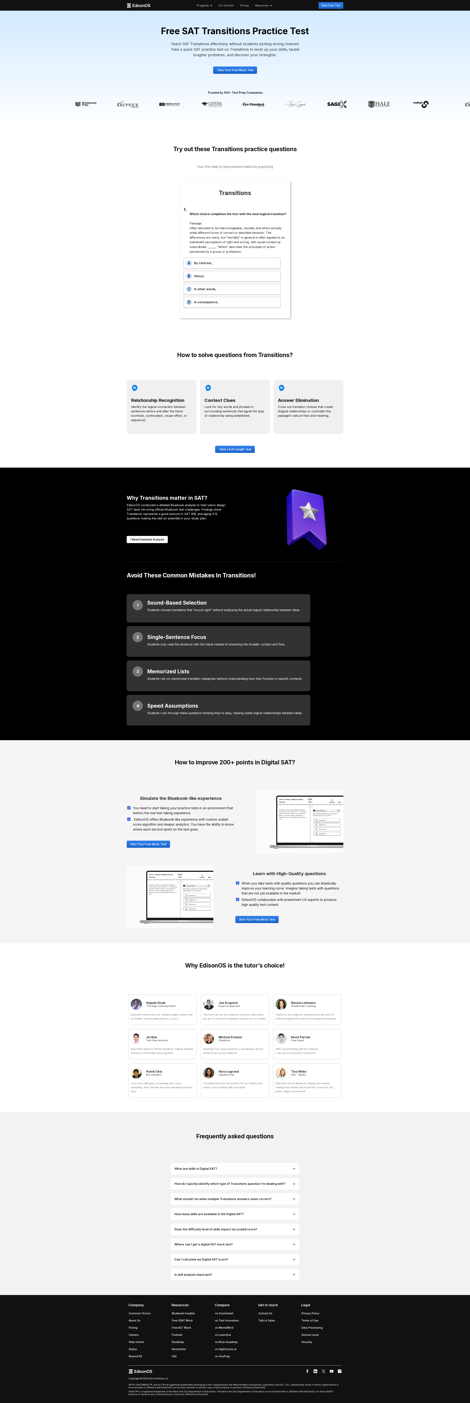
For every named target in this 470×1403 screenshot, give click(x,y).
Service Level (310, 1334)
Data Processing (312, 1327)
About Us (134, 1320)
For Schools (226, 5)
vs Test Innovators (227, 1320)
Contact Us (265, 1313)
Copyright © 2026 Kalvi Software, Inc (148, 1378)
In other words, (202, 289)
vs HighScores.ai (225, 1349)
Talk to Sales (266, 1320)
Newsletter (179, 1349)
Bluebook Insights (183, 1313)
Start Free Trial (330, 5)
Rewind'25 (135, 1356)
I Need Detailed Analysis (147, 539)
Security (306, 1341)
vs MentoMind (224, 1327)
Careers (134, 1334)
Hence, (196, 276)
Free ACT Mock (181, 1327)
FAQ (174, 1356)
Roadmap (178, 1341)
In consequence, (203, 302)
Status (133, 1349)
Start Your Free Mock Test (148, 844)
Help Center (136, 1341)
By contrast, (200, 263)
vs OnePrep (222, 1356)
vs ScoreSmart (224, 1313)
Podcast (177, 1334)
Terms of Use (310, 1320)
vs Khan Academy (226, 1341)
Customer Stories (140, 1313)
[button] (204, 5)
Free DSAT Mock (182, 1320)
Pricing (244, 5)
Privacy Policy (310, 1313)
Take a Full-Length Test (235, 449)
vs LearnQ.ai (223, 1334)
